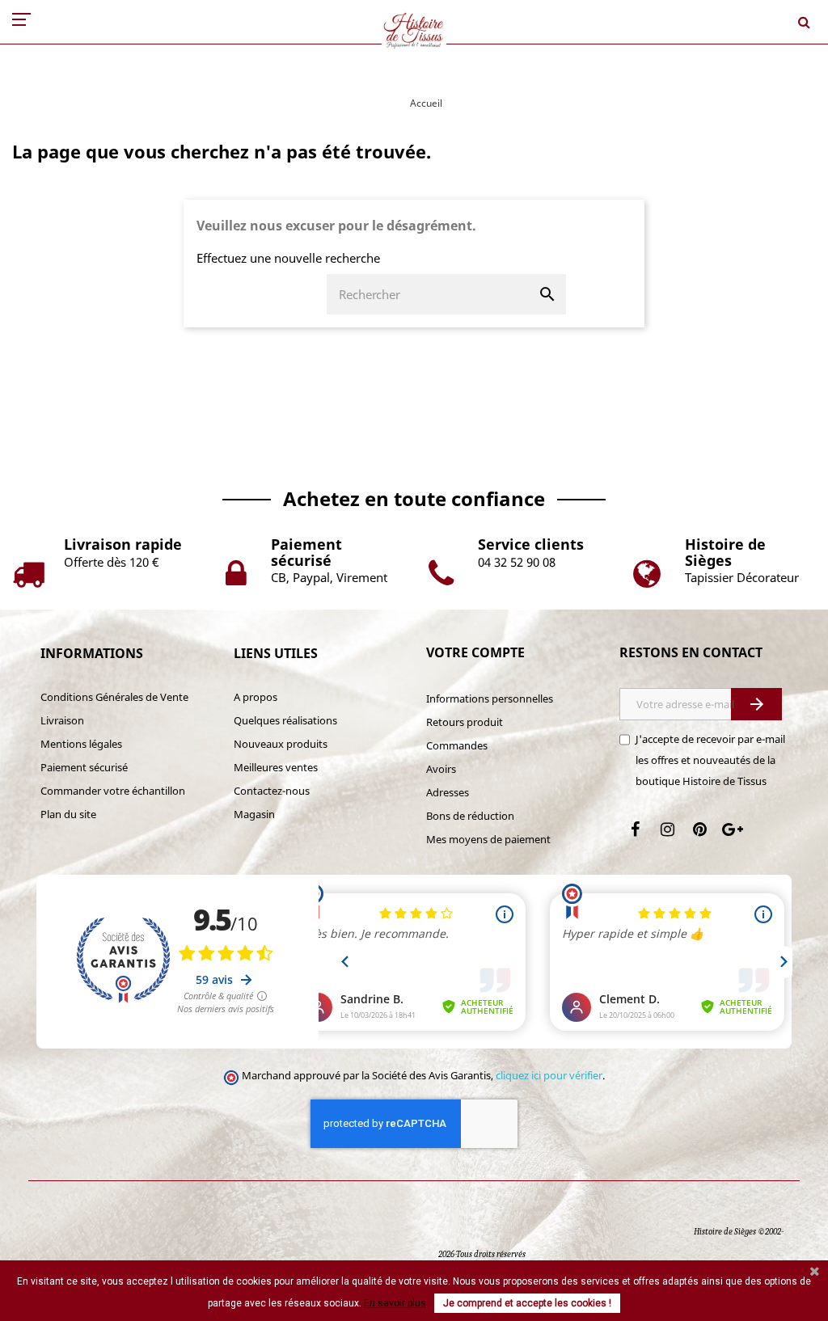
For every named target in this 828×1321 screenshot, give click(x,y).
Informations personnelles (489, 698)
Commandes (457, 745)
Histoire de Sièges (725, 1231)
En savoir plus (395, 1303)
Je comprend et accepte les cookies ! (527, 1303)
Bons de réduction (470, 815)
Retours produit (464, 722)
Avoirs (441, 769)
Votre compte (475, 652)
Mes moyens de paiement (488, 839)
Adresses (447, 792)
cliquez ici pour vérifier (549, 1076)
